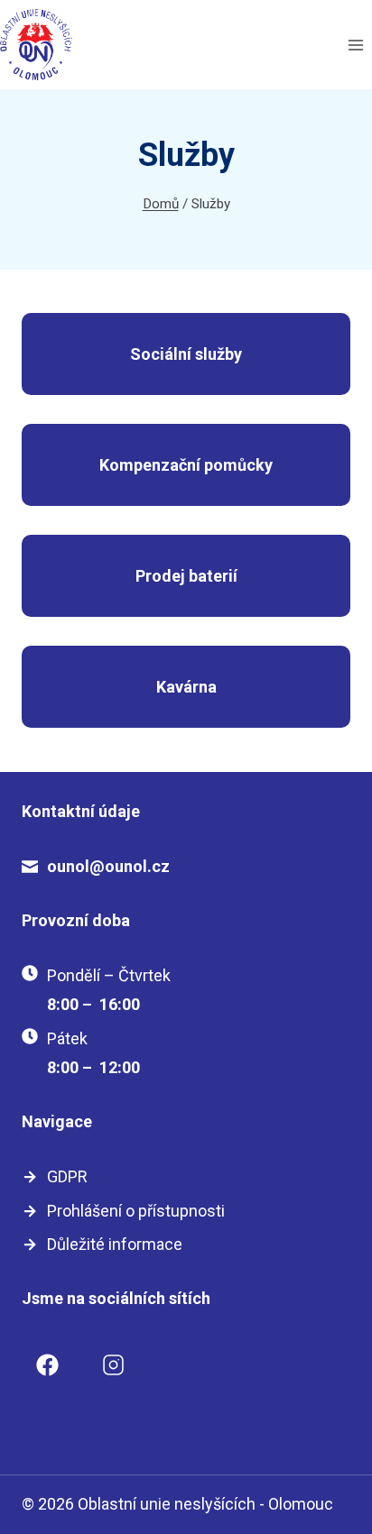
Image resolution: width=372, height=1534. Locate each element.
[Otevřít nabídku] (355, 45)
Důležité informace (114, 1244)
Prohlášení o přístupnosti (136, 1210)
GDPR (67, 1176)
